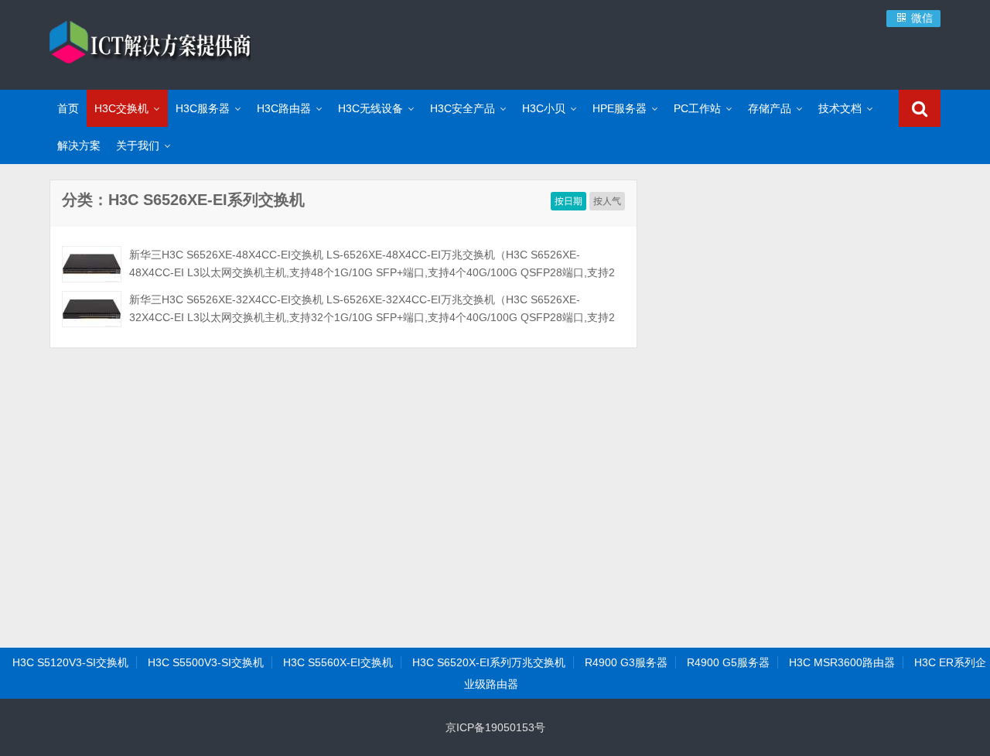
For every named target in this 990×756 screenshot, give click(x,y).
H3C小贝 (543, 108)
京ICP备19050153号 (495, 727)
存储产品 (769, 108)
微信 (920, 18)
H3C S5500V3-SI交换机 (206, 662)
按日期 (568, 201)
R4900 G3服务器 (626, 662)
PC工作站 (697, 108)
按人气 (607, 201)
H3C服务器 (203, 108)
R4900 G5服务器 (728, 662)
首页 (68, 108)
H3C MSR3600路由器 (842, 662)
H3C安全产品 (462, 108)
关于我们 (137, 145)
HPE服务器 (619, 108)
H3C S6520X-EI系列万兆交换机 (488, 662)
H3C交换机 (121, 108)
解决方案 (79, 145)
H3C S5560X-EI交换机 (338, 662)
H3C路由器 (284, 108)
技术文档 (840, 108)
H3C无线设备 (370, 108)
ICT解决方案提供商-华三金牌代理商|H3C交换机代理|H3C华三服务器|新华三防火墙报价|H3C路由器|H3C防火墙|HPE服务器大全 (150, 42)
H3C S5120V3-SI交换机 (70, 662)
